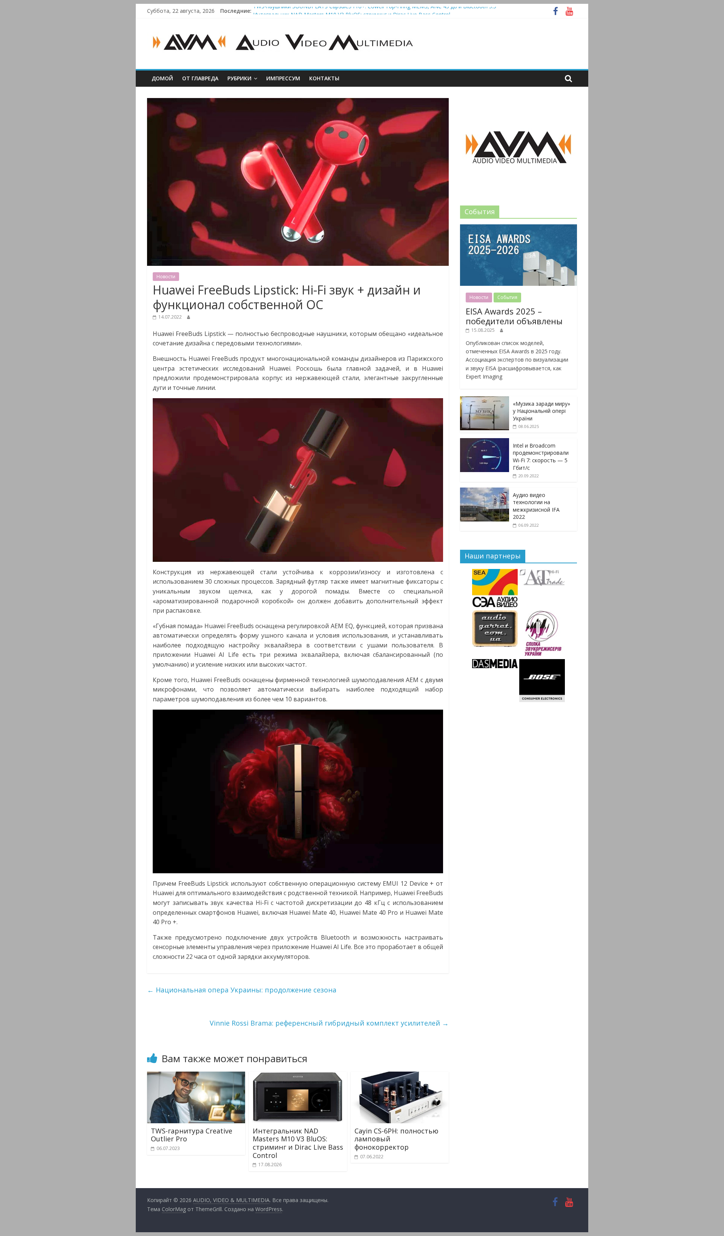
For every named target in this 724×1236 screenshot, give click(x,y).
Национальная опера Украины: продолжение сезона (241, 989)
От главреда (200, 78)
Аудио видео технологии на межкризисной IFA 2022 (536, 506)
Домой (162, 78)
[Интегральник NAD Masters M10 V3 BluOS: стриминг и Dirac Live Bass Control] (298, 1076)
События (507, 297)
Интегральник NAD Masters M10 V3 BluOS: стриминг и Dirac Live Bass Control (298, 1143)
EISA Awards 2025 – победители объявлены (514, 316)
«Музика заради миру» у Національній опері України (541, 411)
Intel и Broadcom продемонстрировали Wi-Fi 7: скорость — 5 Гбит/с (541, 456)
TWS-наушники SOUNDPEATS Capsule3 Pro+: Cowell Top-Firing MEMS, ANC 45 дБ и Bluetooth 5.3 (374, 10)
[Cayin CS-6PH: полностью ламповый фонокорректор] (400, 1076)
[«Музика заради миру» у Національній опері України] (484, 400)
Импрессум (283, 78)
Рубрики (239, 78)
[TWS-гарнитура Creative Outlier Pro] (196, 1076)
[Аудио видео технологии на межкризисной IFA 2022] (484, 491)
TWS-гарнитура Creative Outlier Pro (191, 1135)
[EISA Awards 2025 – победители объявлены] (518, 228)
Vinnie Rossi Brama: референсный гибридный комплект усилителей (329, 1022)
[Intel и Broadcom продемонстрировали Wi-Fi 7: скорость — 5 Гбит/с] (484, 442)
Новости (165, 276)
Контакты (324, 78)
